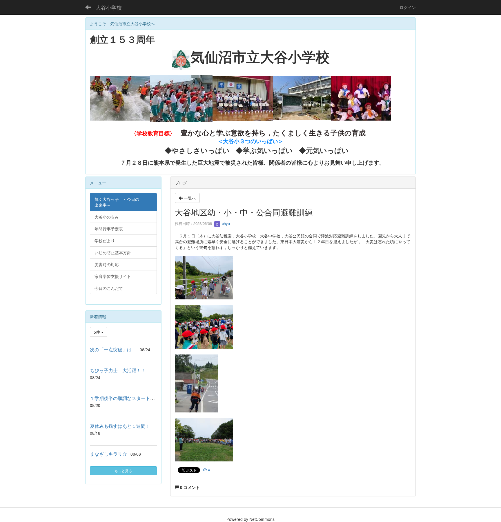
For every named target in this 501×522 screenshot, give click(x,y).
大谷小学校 (109, 7)
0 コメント (189, 487)
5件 (97, 332)
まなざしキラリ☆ (108, 453)
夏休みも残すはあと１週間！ (120, 426)
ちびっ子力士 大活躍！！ (118, 370)
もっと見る (123, 470)
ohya (225, 223)
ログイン (408, 7)
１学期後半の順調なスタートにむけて (129, 398)
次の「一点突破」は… (113, 349)
